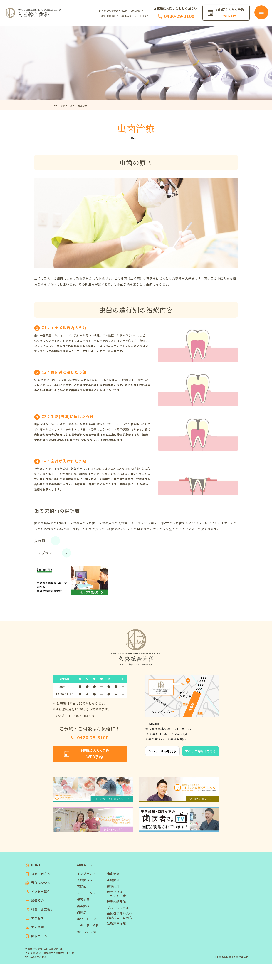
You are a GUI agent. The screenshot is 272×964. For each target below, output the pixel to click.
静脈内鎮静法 (116, 901)
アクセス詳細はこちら (200, 751)
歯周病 (81, 912)
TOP (55, 105)
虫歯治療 (82, 105)
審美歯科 (83, 906)
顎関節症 (83, 886)
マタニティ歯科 (88, 925)
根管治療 (83, 899)
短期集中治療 (116, 923)
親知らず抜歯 (86, 932)
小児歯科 (113, 880)
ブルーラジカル (118, 908)
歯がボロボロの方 (119, 918)
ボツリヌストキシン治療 (116, 894)
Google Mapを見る (162, 751)
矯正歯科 (113, 886)
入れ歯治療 (85, 880)
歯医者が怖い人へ (119, 913)
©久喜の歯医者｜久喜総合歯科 (231, 957)
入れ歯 (39, 541)
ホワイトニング (88, 919)
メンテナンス (86, 893)
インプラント (45, 553)
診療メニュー (68, 105)
